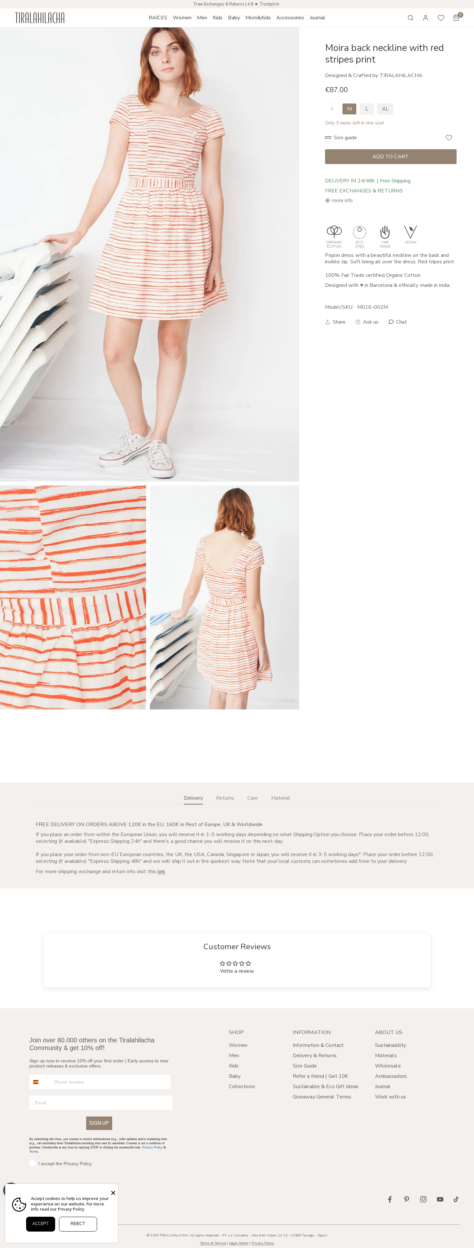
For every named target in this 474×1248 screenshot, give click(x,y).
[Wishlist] (441, 17)
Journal (383, 1086)
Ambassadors (391, 1076)
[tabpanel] (237, 848)
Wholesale (388, 1065)
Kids (234, 1065)
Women (238, 1045)
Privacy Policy (152, 1147)
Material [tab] (280, 798)
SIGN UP (99, 1123)
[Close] (113, 1192)
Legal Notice (238, 1243)
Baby (235, 1076)
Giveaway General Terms (322, 1096)
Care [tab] (252, 798)
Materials (386, 1055)
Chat (401, 322)
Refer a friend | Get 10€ (321, 1076)
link (161, 871)
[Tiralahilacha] (39, 17)
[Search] (410, 17)
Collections (242, 1086)
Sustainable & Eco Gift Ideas (326, 1086)
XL (385, 108)
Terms (33, 1151)
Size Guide (305, 1065)
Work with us (390, 1096)
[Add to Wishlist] (449, 137)
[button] (182, 18)
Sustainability (390, 1045)
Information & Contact (318, 1045)
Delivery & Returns (315, 1055)
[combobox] (40, 1082)
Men (234, 1055)
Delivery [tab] (193, 798)
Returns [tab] (225, 798)
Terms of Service (213, 1243)
